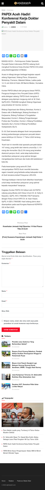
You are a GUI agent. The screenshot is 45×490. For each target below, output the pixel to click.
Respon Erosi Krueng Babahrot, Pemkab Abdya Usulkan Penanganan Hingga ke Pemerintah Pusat (27, 353)
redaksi (13, 27)
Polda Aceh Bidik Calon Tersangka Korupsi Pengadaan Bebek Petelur (19, 420)
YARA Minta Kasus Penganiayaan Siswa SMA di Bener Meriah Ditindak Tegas (22, 452)
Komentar (6, 263)
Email (4, 301)
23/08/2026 (16, 370)
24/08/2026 (16, 347)
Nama (4, 291)
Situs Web (5, 311)
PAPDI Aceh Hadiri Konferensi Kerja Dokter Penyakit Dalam (21, 445)
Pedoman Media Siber (24, 481)
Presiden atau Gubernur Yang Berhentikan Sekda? (23, 343)
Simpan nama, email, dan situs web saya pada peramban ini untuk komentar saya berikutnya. (21, 322)
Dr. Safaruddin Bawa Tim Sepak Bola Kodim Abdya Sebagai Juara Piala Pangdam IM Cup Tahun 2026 (20, 438)
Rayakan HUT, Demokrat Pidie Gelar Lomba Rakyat (25, 385)
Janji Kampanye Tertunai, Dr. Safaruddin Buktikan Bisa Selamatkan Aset (27, 376)
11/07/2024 (23, 27)
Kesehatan (10, 10)
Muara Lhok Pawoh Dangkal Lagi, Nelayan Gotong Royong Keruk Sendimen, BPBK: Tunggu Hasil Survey (26, 365)
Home (3, 10)
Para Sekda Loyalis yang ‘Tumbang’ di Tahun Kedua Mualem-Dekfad (21, 431)
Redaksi (11, 481)
